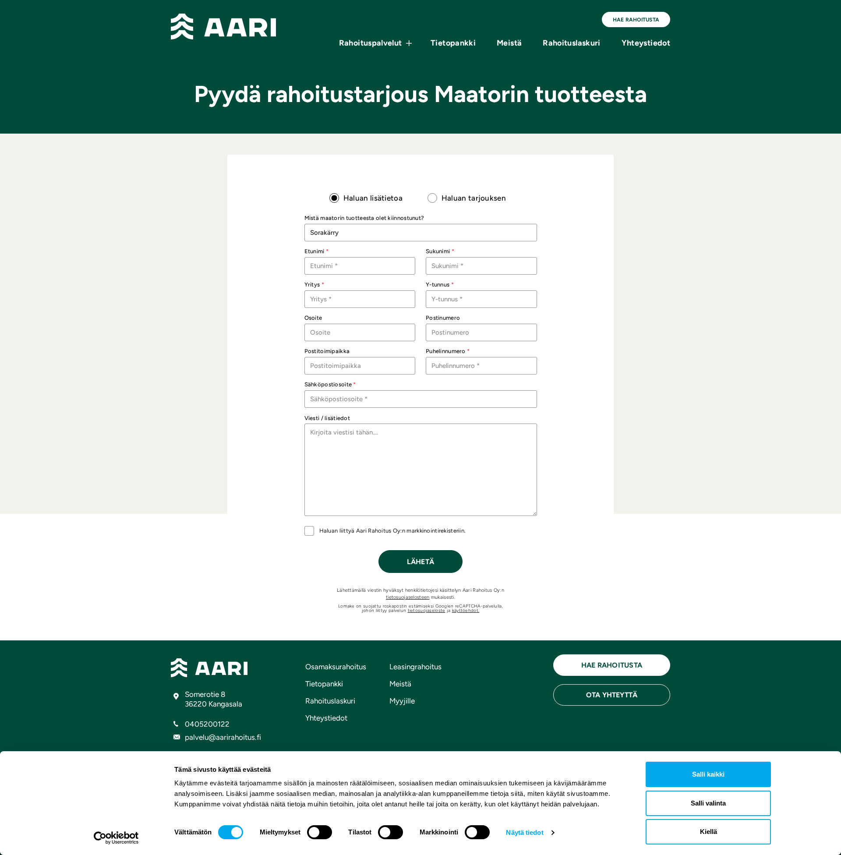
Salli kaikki (708, 774)
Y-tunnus (440, 284)
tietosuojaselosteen (408, 597)
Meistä (509, 43)
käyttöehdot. (465, 610)
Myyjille (402, 700)
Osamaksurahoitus (335, 666)
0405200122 (207, 724)
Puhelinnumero (448, 351)
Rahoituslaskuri (571, 43)
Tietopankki (453, 43)
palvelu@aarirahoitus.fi (223, 737)
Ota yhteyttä (612, 695)
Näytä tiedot (524, 832)
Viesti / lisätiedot (327, 418)
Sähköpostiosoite (330, 384)
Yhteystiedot (646, 43)
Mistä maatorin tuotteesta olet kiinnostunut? (364, 218)
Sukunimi (440, 251)
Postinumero (443, 317)
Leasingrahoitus (415, 666)
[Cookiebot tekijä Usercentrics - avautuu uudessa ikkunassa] (116, 837)
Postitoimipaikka (327, 351)
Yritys (314, 284)
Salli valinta (708, 803)
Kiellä (708, 831)
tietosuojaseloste (426, 610)
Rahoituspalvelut (370, 43)
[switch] (319, 832)
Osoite (313, 317)
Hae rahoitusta (636, 20)
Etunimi (316, 251)
